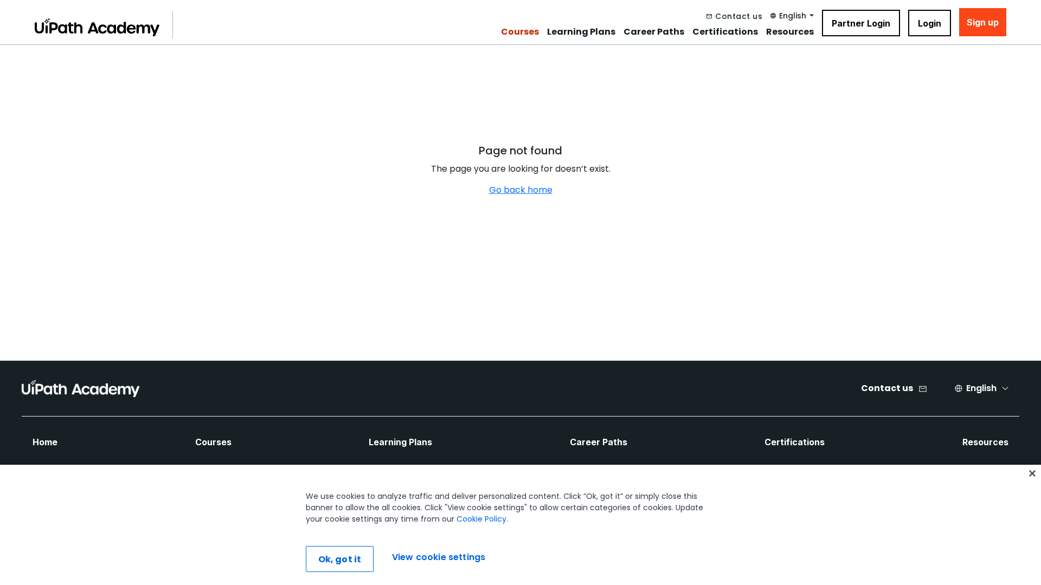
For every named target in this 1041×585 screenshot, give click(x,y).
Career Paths (654, 32)
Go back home (520, 190)
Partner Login (861, 23)
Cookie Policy (481, 519)
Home (45, 442)
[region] (520, 525)
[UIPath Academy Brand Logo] (80, 388)
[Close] (1032, 473)
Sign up (983, 22)
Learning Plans (581, 32)
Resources (790, 32)
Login (929, 23)
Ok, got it (340, 559)
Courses (520, 32)
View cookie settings (438, 557)
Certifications (725, 32)
